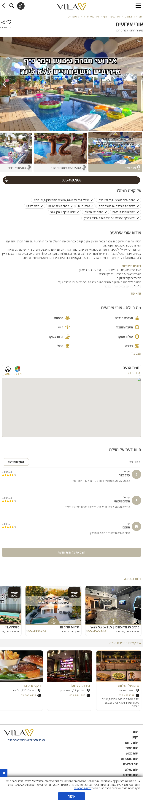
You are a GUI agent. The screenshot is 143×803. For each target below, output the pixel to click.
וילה (141, 16)
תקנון (135, 737)
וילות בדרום (131, 742)
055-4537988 (71, 180)
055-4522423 (96, 631)
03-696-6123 (28, 695)
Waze (8, 373)
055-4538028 (126, 695)
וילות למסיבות (130, 775)
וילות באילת (131, 769)
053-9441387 (77, 695)
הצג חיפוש (11, 5)
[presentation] (4, 84)
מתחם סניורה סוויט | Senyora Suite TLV (112, 627)
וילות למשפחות (129, 759)
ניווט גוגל (17, 373)
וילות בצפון (132, 753)
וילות (135, 732)
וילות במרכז (131, 748)
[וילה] (19, 733)
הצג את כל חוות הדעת (71, 552)
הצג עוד (136, 353)
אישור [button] (71, 796)
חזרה (4, 5)
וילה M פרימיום (70, 627)
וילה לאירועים (130, 764)
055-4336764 (36, 631)
